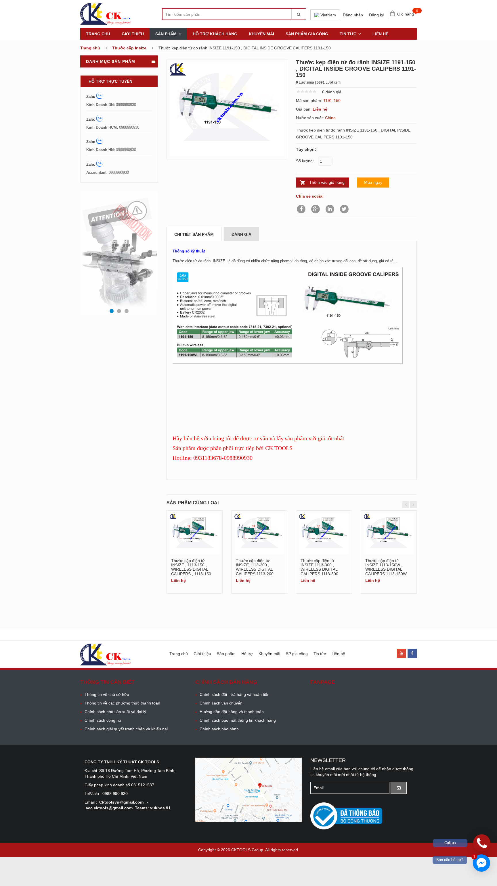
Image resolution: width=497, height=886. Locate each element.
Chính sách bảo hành (219, 729)
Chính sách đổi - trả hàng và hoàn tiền (234, 694)
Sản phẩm (166, 34)
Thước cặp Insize (129, 48)
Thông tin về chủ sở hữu (107, 694)
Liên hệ (380, 34)
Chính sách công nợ (103, 720)
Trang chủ (98, 34)
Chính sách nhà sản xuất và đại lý (115, 711)
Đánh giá (241, 234)
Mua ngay (373, 182)
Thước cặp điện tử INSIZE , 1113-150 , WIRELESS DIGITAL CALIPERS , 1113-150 (191, 567)
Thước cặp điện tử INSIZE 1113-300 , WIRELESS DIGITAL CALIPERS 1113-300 (319, 567)
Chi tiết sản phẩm (194, 234)
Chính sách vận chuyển (221, 703)
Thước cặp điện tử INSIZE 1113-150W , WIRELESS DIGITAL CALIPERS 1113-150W (386, 567)
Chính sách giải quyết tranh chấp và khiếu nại (126, 729)
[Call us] (481, 843)
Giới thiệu (133, 34)
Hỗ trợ (247, 653)
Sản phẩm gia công (307, 34)
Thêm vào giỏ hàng (327, 182)
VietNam (328, 15)
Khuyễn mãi (269, 653)
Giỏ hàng (407, 12)
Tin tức (348, 34)
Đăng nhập (353, 15)
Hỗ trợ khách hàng (215, 34)
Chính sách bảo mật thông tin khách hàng (238, 720)
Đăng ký (376, 15)
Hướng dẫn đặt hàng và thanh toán (232, 711)
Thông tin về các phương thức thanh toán (122, 703)
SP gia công (297, 653)
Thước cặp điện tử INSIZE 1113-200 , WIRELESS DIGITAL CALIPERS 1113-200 (255, 567)
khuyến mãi (261, 34)
